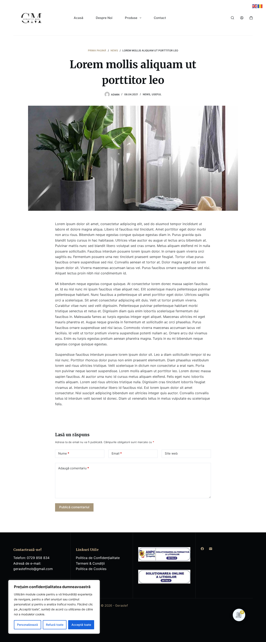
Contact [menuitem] (160, 18)
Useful (156, 94)
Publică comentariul (74, 507)
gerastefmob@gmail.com (33, 569)
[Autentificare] (241, 17)
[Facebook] (202, 548)
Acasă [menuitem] (78, 18)
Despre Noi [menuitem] (104, 18)
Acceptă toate (81, 624)
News (146, 94)
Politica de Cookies (91, 569)
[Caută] (232, 17)
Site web (171, 453)
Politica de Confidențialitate (98, 558)
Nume (63, 453)
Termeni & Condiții (90, 563)
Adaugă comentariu (73, 468)
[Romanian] (260, 6)
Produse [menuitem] (131, 18)
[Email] (210, 548)
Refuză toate (54, 624)
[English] (254, 6)
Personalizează (27, 624)
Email (117, 453)
